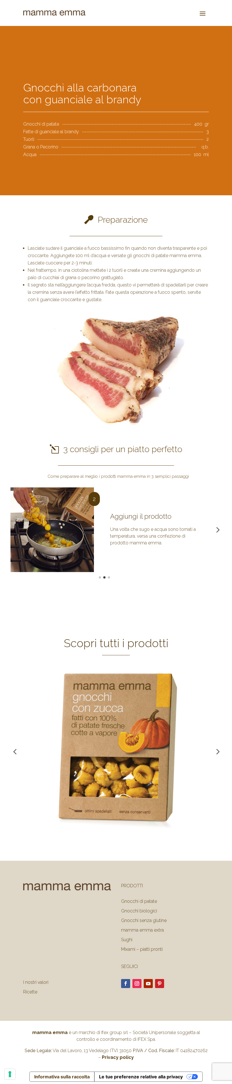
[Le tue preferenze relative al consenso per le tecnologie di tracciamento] (10, 1074)
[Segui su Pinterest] (159, 983)
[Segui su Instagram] (136, 983)
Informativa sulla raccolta (62, 1076)
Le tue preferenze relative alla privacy (141, 1076)
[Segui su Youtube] (148, 983)
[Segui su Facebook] (125, 983)
